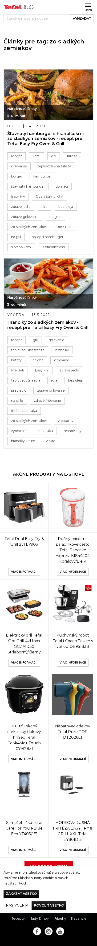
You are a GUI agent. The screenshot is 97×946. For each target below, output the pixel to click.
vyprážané (19, 431)
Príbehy (59, 918)
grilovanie (19, 166)
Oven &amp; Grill (49, 196)
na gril (16, 237)
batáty (16, 360)
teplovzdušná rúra (25, 380)
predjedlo (18, 390)
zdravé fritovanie (47, 400)
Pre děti (17, 370)
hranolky (62, 350)
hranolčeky (72, 431)
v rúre (50, 441)
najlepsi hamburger (47, 237)
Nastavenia (17, 905)
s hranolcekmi (53, 247)
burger (16, 176)
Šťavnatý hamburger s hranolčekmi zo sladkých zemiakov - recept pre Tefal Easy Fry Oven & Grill (45, 138)
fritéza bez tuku (24, 411)
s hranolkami (21, 247)
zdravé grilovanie (25, 217)
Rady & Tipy (39, 918)
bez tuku (65, 227)
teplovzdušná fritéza (54, 166)
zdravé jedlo (21, 207)
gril (53, 156)
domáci (62, 186)
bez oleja (65, 207)
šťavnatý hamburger (28, 186)
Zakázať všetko (21, 894)
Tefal (36, 156)
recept (16, 156)
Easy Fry (18, 196)
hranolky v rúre (23, 441)
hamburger (42, 176)
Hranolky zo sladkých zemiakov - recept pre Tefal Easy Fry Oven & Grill (48, 325)
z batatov (65, 421)
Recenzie (78, 918)
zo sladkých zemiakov (29, 227)
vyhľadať (82, 18)
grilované (61, 360)
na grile (55, 217)
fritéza (72, 156)
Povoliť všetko (49, 905)
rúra (44, 207)
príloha (37, 360)
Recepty (18, 918)
